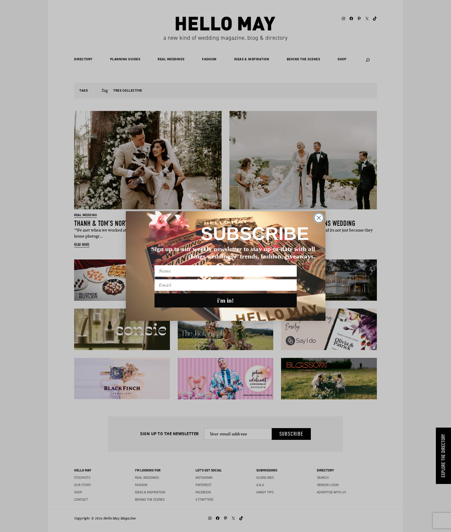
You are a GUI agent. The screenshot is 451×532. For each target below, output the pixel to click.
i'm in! (225, 300)
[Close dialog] (318, 217)
